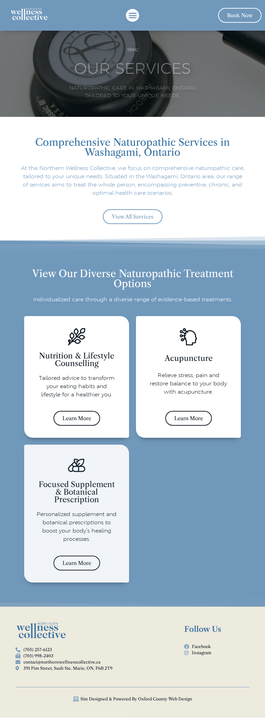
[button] (132, 15)
